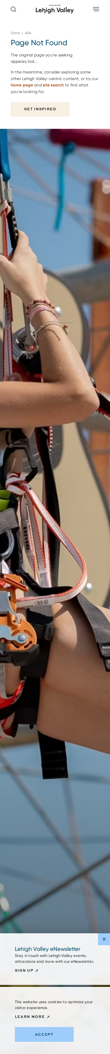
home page (22, 85)
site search (53, 85)
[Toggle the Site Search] (13, 9)
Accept (44, 1034)
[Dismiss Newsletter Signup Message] (104, 939)
